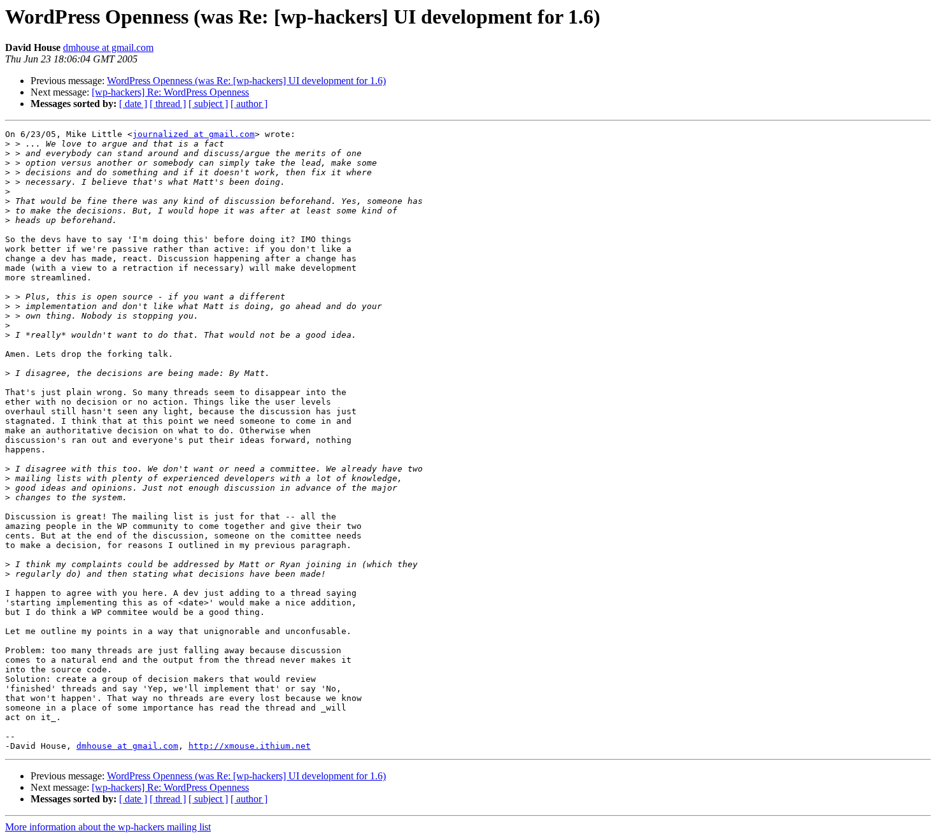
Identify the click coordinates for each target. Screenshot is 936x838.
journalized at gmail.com (193, 134)
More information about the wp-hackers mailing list (108, 826)
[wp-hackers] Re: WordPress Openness (170, 92)
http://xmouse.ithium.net (249, 746)
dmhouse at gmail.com (108, 47)
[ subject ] (208, 103)
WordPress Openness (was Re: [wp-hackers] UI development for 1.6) (246, 80)
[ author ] (248, 103)
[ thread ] (168, 103)
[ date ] (133, 103)
